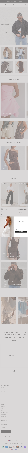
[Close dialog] (27, 217)
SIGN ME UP (21, 231)
